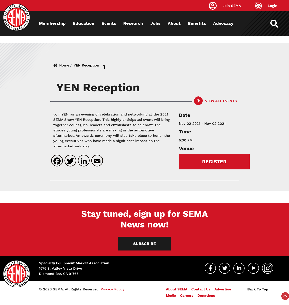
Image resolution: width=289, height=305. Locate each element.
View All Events (220, 101)
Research (133, 23)
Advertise (222, 289)
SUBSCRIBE (144, 243)
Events (108, 23)
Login (272, 6)
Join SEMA (232, 6)
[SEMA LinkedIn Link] (239, 268)
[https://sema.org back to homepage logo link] (277, 24)
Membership (52, 23)
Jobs (155, 23)
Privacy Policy (113, 289)
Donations (206, 295)
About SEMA (176, 289)
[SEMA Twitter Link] (224, 268)
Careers (186, 295)
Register (214, 162)
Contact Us (201, 289)
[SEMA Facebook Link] (210, 268)
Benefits (197, 23)
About (174, 23)
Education (83, 23)
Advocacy (223, 23)
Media (171, 295)
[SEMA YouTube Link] (253, 268)
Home (64, 65)
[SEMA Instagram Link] (267, 268)
